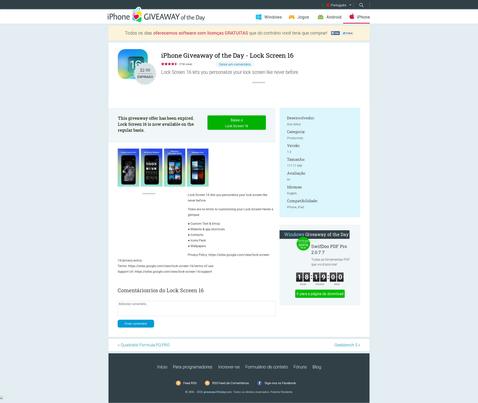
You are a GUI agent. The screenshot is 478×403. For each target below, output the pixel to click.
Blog (317, 367)
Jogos (303, 17)
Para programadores (192, 367)
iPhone (363, 17)
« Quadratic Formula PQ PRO (144, 345)
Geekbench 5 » (347, 345)
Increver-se (229, 367)
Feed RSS (190, 383)
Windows (273, 17)
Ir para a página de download (320, 294)
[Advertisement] (260, 93)
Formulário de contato (266, 367)
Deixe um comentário (235, 64)
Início (162, 367)
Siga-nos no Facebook (280, 383)
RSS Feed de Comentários (230, 383)
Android (334, 17)
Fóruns (300, 367)
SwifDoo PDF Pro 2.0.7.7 (329, 249)
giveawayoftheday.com (218, 392)
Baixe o (236, 123)
